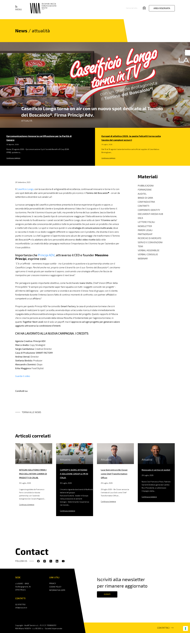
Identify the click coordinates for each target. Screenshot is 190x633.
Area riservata (162, 8)
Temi (140, 246)
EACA (140, 218)
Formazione (145, 189)
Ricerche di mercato (149, 238)
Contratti (143, 205)
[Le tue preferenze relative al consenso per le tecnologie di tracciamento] (185, 628)
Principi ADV (46, 255)
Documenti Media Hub (150, 213)
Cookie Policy (55, 587)
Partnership (145, 234)
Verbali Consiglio (148, 254)
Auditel (142, 193)
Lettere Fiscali (146, 222)
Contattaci (163, 627)
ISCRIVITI (107, 594)
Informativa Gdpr (57, 590)
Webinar (143, 258)
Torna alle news (31, 412)
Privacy (52, 583)
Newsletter (145, 226)
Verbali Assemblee (148, 250)
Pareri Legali (145, 230)
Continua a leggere (13, 158)
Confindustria (146, 201)
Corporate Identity (149, 209)
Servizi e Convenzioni (150, 242)
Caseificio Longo (25, 189)
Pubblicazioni (146, 185)
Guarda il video (22, 376)
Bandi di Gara (145, 197)
